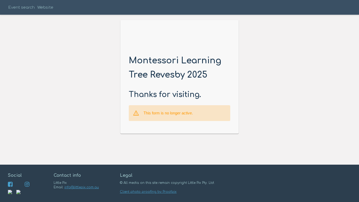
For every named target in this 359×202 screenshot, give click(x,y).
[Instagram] (27, 185)
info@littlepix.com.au (81, 187)
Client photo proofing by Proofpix (148, 192)
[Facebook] (10, 185)
